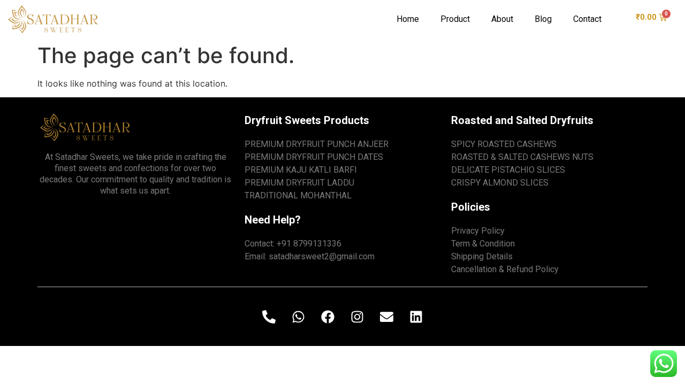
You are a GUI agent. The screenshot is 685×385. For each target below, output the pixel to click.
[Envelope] (387, 316)
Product (455, 19)
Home (408, 19)
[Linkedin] (416, 316)
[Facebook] (328, 316)
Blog (543, 19)
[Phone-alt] (269, 316)
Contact (587, 19)
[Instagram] (357, 316)
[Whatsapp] (298, 316)
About (502, 19)
